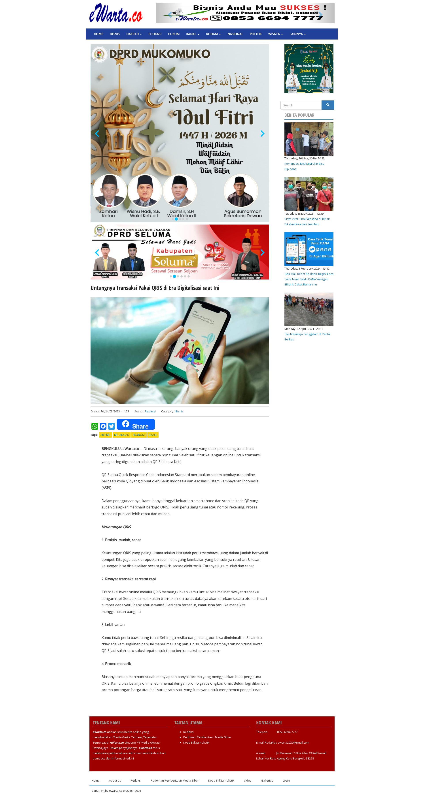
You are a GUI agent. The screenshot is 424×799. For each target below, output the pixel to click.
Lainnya (297, 34)
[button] (169, 13)
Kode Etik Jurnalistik (196, 742)
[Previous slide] (97, 133)
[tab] (173, 219)
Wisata (274, 34)
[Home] (117, 12)
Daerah (133, 34)
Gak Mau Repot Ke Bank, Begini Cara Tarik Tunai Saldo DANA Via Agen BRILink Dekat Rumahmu (308, 279)
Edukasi (154, 34)
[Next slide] (262, 133)
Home (98, 34)
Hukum (174, 34)
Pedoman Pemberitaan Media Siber (207, 737)
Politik (256, 34)
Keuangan (121, 435)
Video (248, 780)
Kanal (191, 34)
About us (115, 780)
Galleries (267, 780)
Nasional (235, 34)
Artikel (105, 435)
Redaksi (150, 411)
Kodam (212, 34)
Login (286, 780)
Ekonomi (138, 435)
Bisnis (115, 34)
